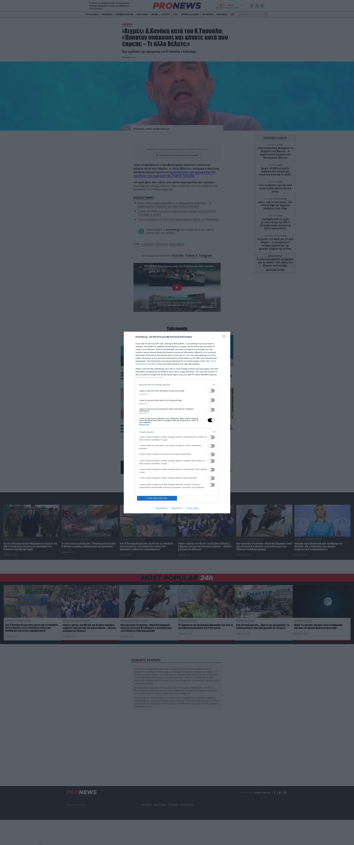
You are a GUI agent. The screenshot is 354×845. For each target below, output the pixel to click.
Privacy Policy (193, 508)
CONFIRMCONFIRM (157, 498)
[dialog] (177, 422)
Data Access (177, 508)
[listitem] (177, 384)
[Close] (224, 337)
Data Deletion (161, 508)
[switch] (211, 391)
